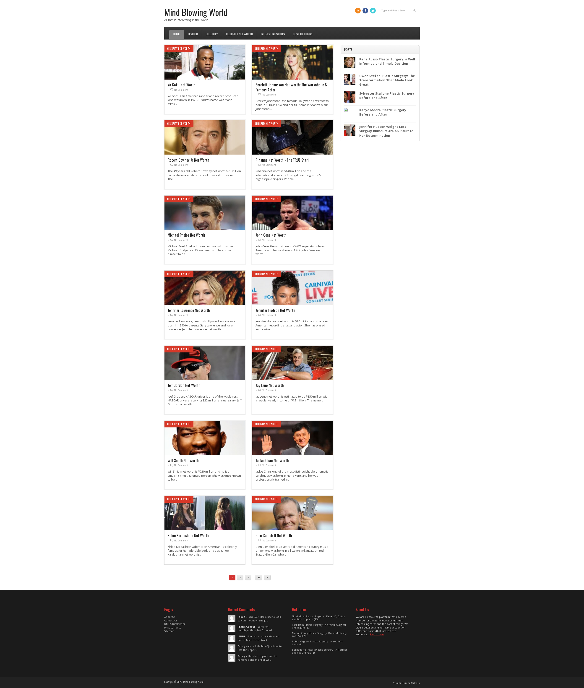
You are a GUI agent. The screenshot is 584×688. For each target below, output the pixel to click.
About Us (169, 616)
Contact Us (170, 620)
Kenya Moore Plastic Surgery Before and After (382, 112)
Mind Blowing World (195, 11)
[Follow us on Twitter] (373, 11)
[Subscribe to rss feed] (358, 11)
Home (176, 34)
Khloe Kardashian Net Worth (188, 535)
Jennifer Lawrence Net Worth (189, 310)
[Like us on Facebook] (365, 11)
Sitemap (169, 631)
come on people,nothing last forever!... (256, 628)
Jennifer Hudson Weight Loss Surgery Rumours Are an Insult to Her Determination (386, 131)
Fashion (193, 34)
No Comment (181, 89)
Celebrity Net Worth (239, 34)
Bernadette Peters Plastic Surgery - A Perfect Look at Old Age (319, 651)
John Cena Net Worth (271, 235)
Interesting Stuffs (273, 34)
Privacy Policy (172, 627)
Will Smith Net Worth (183, 460)
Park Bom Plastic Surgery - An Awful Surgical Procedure (319, 626)
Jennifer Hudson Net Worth (275, 310)
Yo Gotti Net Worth (182, 85)
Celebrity (212, 34)
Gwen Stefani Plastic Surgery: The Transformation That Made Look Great (387, 80)
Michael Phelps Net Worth (186, 235)
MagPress (415, 683)
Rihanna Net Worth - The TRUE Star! (282, 160)
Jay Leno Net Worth (270, 385)
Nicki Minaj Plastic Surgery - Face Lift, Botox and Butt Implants (318, 618)
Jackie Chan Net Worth (272, 460)
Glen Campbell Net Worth (274, 535)
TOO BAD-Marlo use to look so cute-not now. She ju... (259, 618)
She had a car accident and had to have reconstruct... (259, 638)
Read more (377, 634)
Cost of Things (303, 34)
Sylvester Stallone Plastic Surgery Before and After (386, 95)
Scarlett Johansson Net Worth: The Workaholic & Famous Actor (291, 87)
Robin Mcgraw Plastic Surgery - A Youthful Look (317, 643)
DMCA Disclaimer (174, 624)
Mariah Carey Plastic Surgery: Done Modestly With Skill (319, 634)
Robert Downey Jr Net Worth (188, 160)
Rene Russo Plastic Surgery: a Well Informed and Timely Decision (387, 61)
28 (259, 577)
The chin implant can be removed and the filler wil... (257, 657)
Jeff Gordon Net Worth (184, 385)
